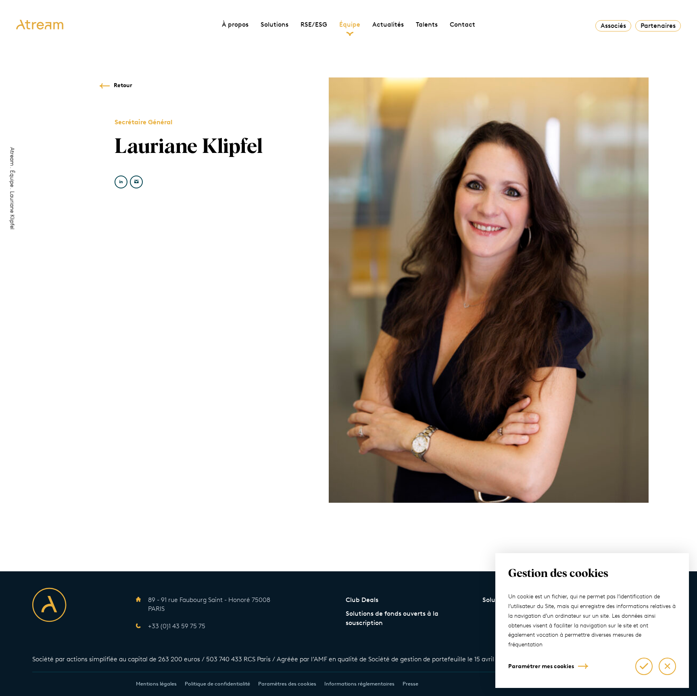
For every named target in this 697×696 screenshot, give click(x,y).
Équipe (349, 24)
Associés (613, 25)
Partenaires (658, 25)
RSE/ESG (314, 24)
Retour (123, 85)
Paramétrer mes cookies (541, 666)
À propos (235, 24)
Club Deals (362, 600)
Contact (462, 24)
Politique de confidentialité (217, 684)
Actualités (388, 24)
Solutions (274, 24)
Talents (427, 24)
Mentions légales (156, 684)
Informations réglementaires (359, 684)
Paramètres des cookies (287, 684)
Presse (410, 684)
